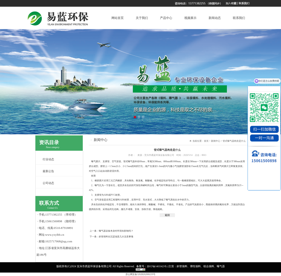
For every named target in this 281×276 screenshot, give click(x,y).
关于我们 (142, 18)
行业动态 (48, 159)
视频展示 (190, 18)
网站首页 (117, 18)
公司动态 (48, 183)
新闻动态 (215, 18)
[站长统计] (140, 270)
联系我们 (239, 18)
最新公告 (48, 171)
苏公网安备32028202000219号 (140, 274)
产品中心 (166, 18)
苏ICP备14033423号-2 (158, 266)
